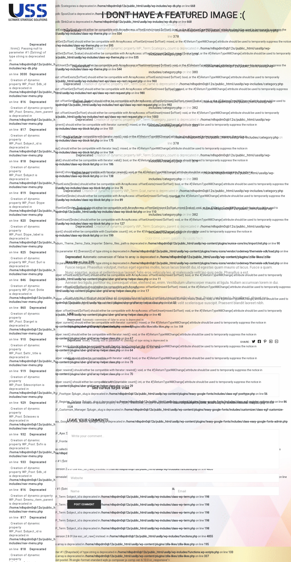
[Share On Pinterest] (265, 341)
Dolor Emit (153, 238)
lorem (103, 359)
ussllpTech (195, 238)
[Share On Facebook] (259, 341)
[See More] (270, 341)
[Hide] (276, 341)
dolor (81, 359)
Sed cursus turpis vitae (110, 388)
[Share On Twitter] (253, 341)
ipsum (92, 359)
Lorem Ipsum (170, 238)
